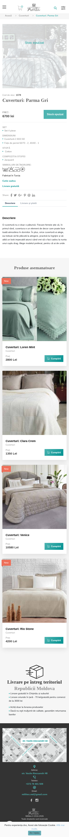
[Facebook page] (31, 800)
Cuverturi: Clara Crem (21, 441)
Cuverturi (24, 15)
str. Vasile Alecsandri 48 (34, 773)
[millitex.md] (34, 7)
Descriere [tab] (10, 203)
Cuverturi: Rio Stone (20, 629)
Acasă (8, 15)
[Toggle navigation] (4, 7)
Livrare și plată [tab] (28, 203)
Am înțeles (35, 833)
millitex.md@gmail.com (34, 794)
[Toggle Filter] (61, 8)
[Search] (54, 7)
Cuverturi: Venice (17, 535)
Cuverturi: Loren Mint (20, 347)
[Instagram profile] (37, 800)
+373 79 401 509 (34, 784)
